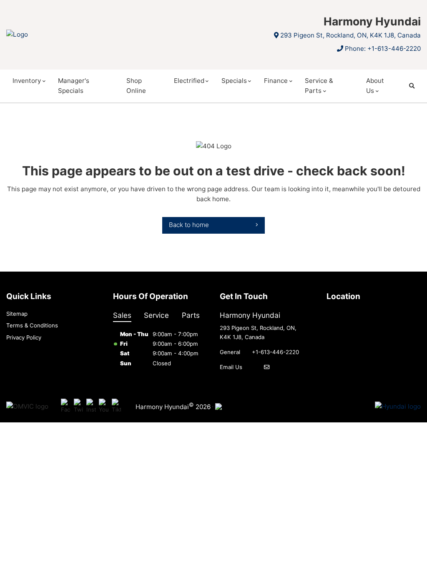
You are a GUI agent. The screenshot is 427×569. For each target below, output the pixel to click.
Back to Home (189, 225)
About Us (375, 86)
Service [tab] (156, 315)
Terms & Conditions (32, 325)
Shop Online (136, 86)
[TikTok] (116, 407)
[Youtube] (103, 407)
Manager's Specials (73, 86)
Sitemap (17, 313)
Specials (234, 81)
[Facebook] (65, 407)
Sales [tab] (122, 315)
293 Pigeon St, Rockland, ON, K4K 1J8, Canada (350, 35)
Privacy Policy (23, 337)
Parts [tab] (191, 315)
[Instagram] (91, 407)
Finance (276, 81)
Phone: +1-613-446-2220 (383, 48)
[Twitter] (78, 407)
